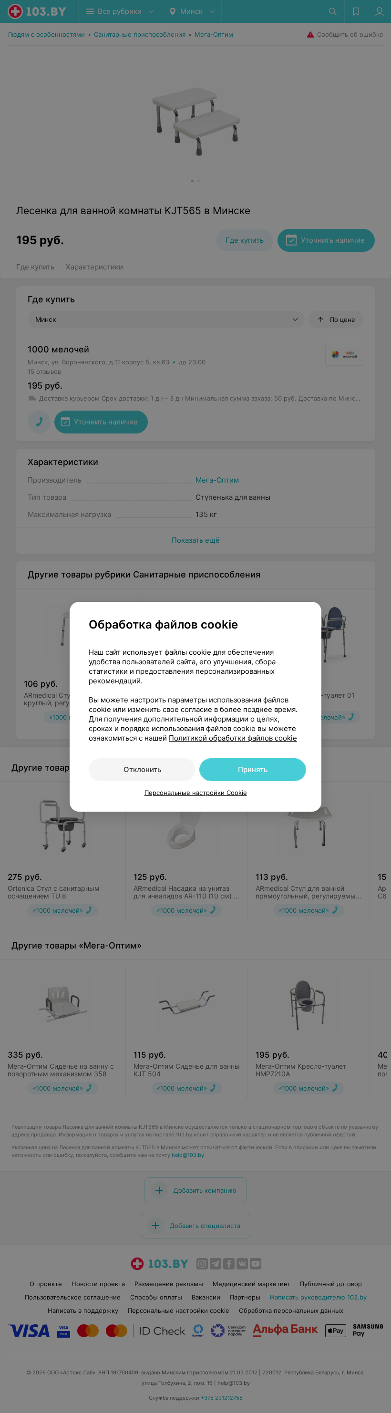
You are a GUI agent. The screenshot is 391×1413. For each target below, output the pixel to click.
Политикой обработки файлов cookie (233, 738)
